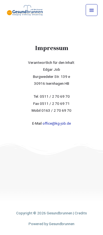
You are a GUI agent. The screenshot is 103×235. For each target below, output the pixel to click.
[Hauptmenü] (92, 10)
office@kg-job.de (57, 123)
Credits (81, 213)
